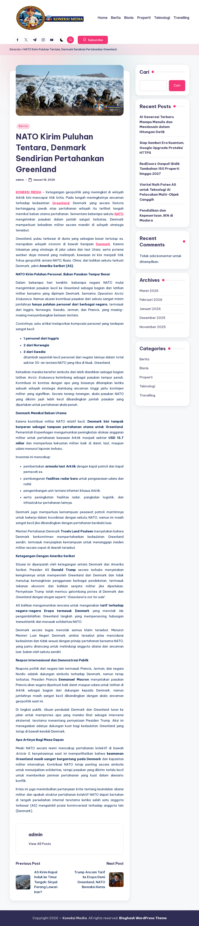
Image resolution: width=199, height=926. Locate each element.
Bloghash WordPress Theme (143, 918)
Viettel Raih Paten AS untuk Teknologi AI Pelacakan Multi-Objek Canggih (159, 192)
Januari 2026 (150, 309)
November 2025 (153, 327)
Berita (23, 126)
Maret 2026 (149, 291)
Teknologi (147, 386)
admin (36, 834)
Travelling (147, 395)
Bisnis (144, 368)
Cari (144, 72)
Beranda (15, 49)
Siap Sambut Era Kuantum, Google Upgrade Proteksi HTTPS (162, 148)
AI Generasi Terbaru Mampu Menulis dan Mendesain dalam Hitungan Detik (157, 124)
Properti (146, 377)
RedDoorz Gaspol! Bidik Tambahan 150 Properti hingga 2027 (160, 169)
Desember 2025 (152, 318)
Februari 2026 (151, 300)
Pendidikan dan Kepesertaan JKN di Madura (156, 215)
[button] (93, 40)
